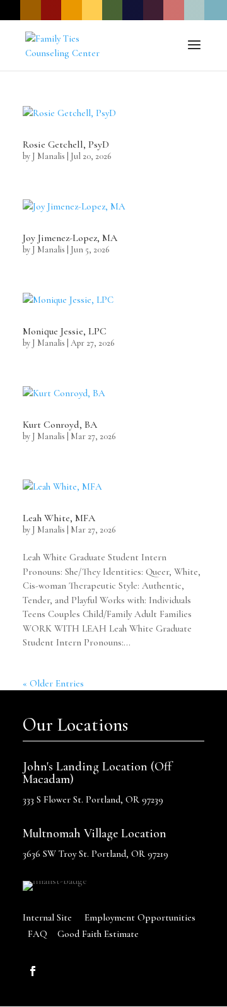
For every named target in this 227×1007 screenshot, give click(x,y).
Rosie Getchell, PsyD (66, 144)
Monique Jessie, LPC (65, 331)
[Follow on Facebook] (33, 971)
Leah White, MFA (59, 518)
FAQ (37, 933)
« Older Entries (53, 683)
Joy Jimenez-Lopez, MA (70, 238)
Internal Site (47, 917)
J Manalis (48, 156)
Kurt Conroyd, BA (60, 424)
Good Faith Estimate (98, 933)
